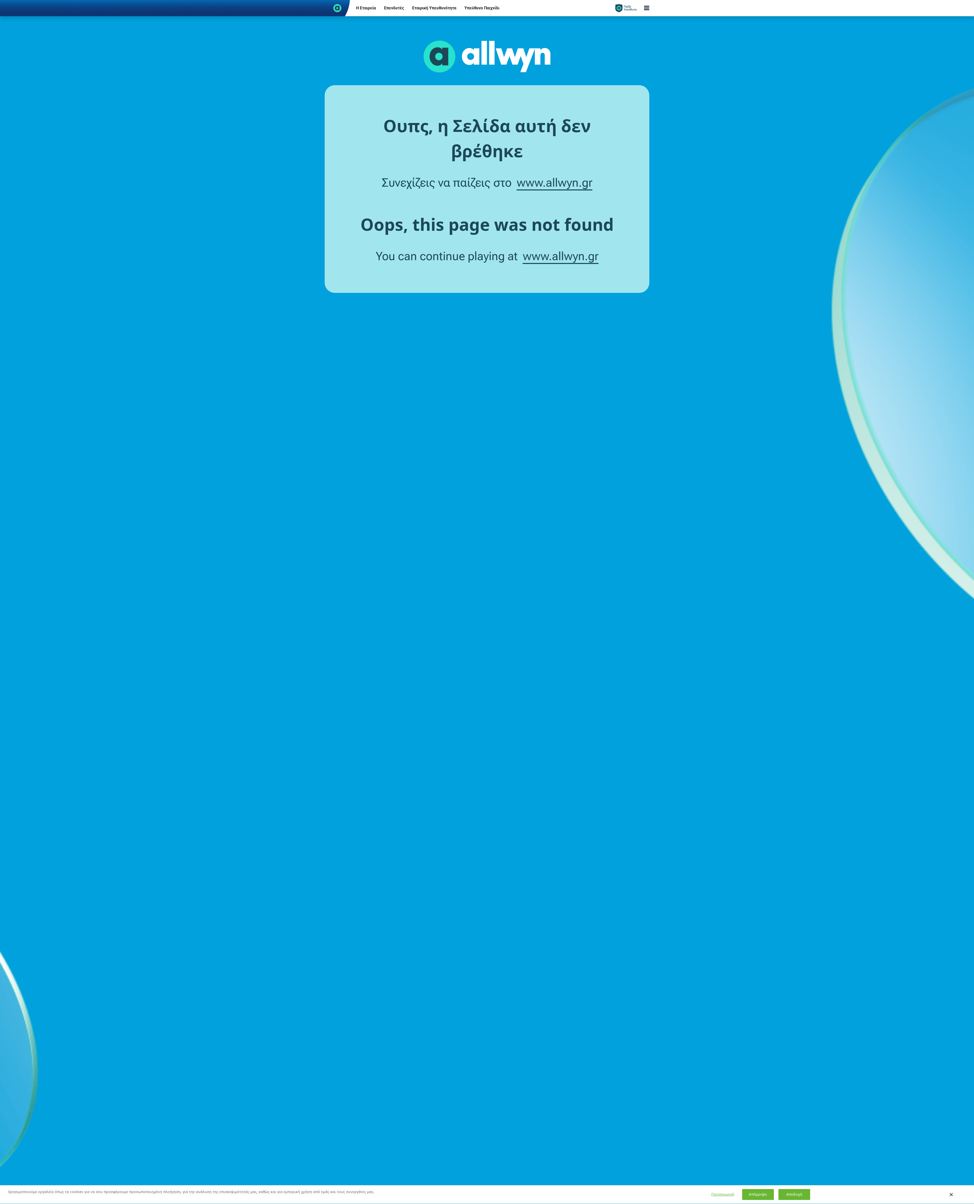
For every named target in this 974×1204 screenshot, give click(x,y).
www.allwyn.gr (555, 182)
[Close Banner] (951, 1194)
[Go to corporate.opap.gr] (337, 8)
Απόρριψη (758, 1194)
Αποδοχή (794, 1194)
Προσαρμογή (722, 1194)
